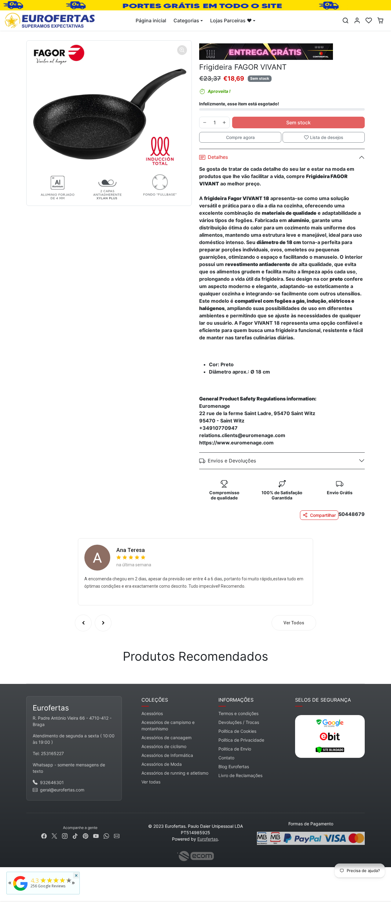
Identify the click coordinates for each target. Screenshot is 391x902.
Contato (226, 757)
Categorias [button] (186, 20)
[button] (345, 20)
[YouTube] (96, 835)
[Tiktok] (75, 835)
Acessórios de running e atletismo (174, 773)
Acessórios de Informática (167, 755)
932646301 (52, 782)
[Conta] (357, 20)
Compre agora (240, 137)
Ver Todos (293, 622)
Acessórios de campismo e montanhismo (168, 725)
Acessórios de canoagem (166, 737)
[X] (54, 835)
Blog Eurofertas (233, 766)
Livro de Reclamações (240, 775)
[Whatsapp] (106, 835)
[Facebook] (44, 835)
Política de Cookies (237, 731)
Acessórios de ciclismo (163, 746)
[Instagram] (65, 835)
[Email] (116, 835)
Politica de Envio (234, 748)
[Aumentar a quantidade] (224, 122)
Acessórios (152, 713)
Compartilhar (323, 515)
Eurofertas (207, 839)
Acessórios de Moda (161, 764)
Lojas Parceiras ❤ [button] (231, 20)
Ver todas (150, 781)
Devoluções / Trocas (238, 722)
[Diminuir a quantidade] (204, 122)
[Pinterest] (85, 835)
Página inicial (151, 20)
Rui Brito (126, 550)
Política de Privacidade (241, 740)
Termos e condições (238, 713)
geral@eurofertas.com (62, 789)
